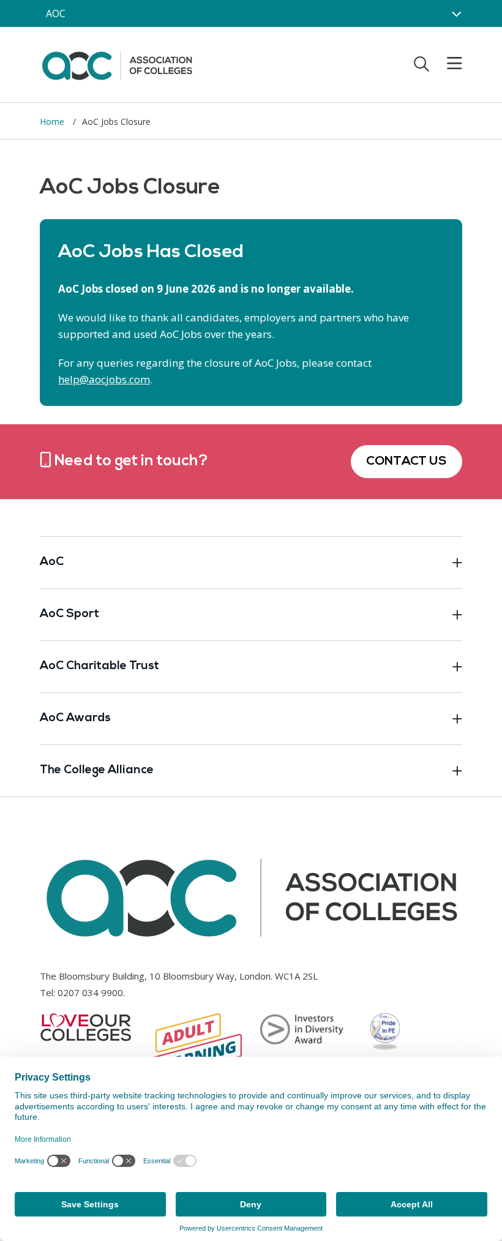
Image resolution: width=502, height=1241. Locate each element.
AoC (52, 562)
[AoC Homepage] (117, 63)
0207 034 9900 (90, 992)
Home (53, 121)
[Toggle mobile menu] (447, 63)
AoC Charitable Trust (99, 666)
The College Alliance (97, 770)
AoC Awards (75, 718)
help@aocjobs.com (104, 379)
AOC (56, 13)
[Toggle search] (421, 63)
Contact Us (406, 462)
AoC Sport (69, 614)
